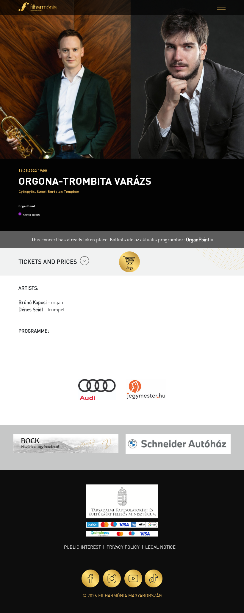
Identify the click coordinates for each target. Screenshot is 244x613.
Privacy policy (123, 547)
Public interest (82, 547)
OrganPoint (26, 206)
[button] (221, 8)
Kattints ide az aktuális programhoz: (161, 239)
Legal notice (160, 547)
